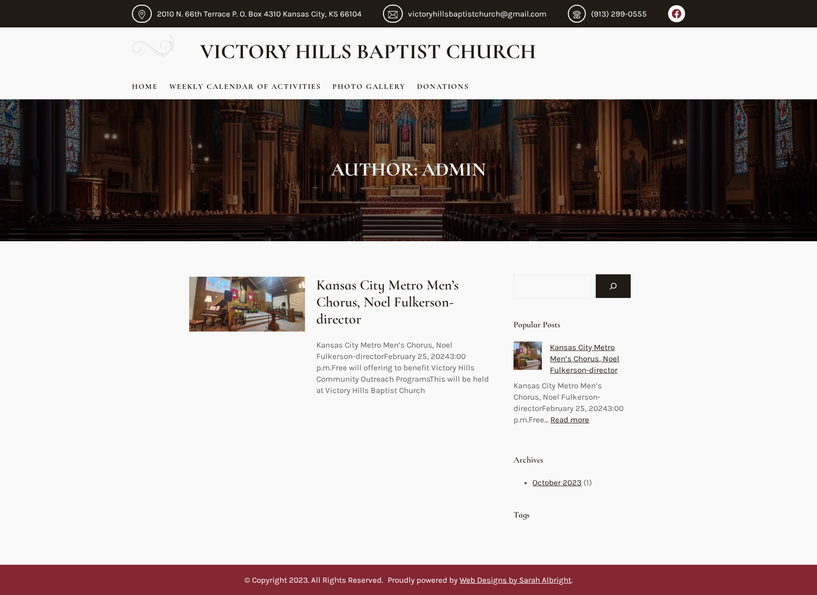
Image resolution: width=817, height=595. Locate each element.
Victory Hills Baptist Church (370, 51)
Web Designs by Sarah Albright (515, 580)
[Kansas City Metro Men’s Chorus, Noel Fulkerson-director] (527, 357)
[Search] (613, 286)
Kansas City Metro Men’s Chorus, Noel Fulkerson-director (387, 302)
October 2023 (557, 482)
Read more (569, 419)
